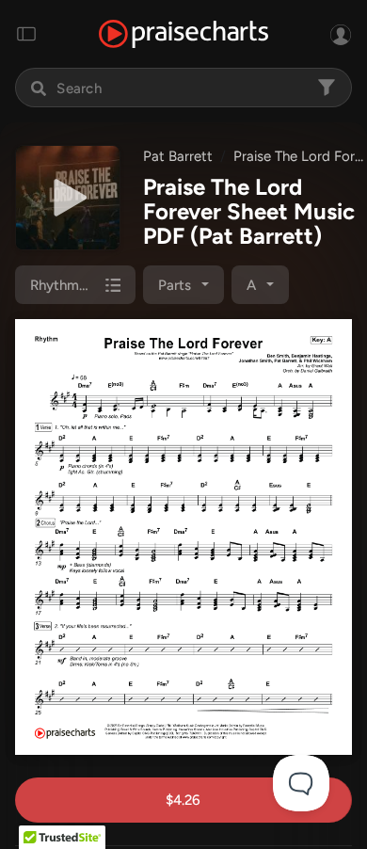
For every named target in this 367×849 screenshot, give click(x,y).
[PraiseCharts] (183, 34)
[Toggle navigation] (26, 34)
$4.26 (183, 800)
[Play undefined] (68, 198)
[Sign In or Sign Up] (340, 34)
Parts (174, 285)
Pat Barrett (178, 156)
